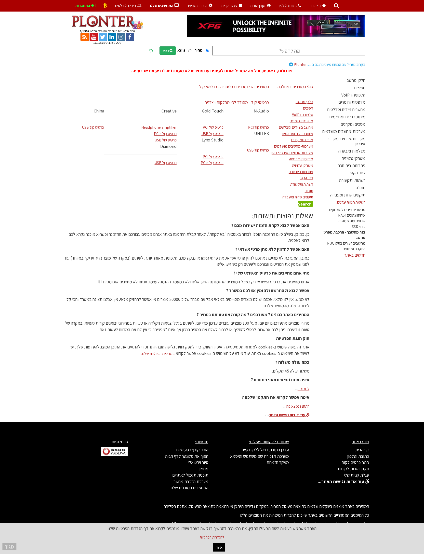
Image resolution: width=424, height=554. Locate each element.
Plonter (329, 64)
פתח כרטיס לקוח (355, 462)
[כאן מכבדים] (105, 5)
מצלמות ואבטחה (351, 151)
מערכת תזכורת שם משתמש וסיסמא (259, 456)
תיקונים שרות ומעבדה (347, 195)
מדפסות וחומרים (351, 102)
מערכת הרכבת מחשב (190, 481)
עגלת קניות (231, 5)
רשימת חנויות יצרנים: (350, 202)
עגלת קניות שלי (356, 475)
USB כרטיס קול (93, 127)
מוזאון (203, 468)
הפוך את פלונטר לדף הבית (186, 456)
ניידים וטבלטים (126, 5)
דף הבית (315, 5)
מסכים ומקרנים (353, 124)
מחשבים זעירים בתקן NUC (346, 243)
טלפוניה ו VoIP (353, 95)
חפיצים (359, 87)
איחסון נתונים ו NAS (351, 215)
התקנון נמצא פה (297, 406)
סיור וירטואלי (198, 462)
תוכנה (360, 187)
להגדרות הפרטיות (212, 537)
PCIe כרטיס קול (165, 133)
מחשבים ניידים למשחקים (347, 209)
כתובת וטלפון (288, 5)
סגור (9, 546)
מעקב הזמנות (277, 462)
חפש (166, 50)
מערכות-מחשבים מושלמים (343, 131)
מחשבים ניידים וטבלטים (346, 109)
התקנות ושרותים (354, 248)
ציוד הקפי (357, 173)
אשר (219, 547)
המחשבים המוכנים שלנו (189, 487)
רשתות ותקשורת (352, 180)
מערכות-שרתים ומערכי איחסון (346, 141)
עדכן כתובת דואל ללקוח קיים (265, 450)
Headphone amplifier (159, 127)
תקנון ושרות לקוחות (353, 468)
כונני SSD (358, 226)
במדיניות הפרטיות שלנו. (158, 353)
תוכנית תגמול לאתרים (190, 475)
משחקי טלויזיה (353, 158)
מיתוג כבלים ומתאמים (347, 117)
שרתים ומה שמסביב (351, 220)
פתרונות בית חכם (351, 165)
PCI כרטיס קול (213, 127)
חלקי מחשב (356, 80)
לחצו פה (303, 388)
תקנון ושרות (258, 5)
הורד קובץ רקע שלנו (192, 450)
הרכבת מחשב (197, 5)
